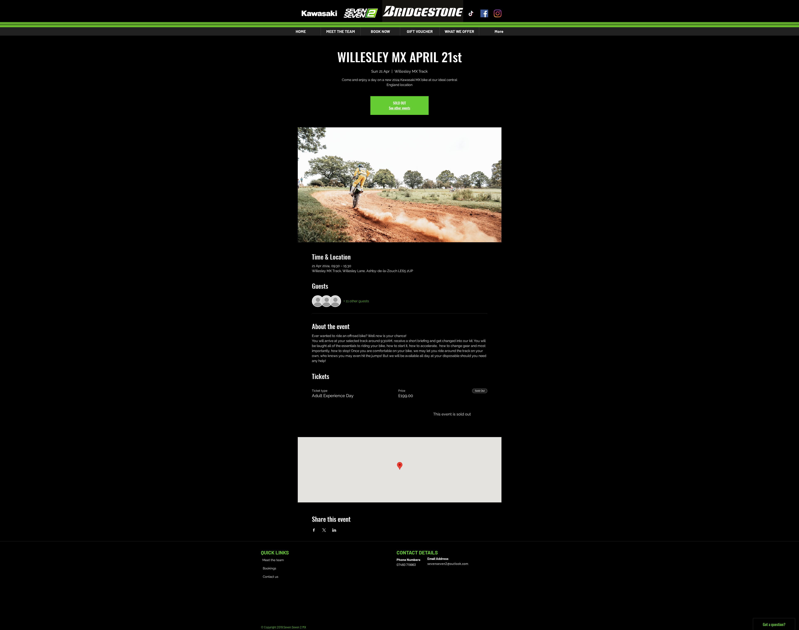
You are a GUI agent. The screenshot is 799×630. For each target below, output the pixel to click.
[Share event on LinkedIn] (334, 530)
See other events (399, 108)
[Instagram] (497, 13)
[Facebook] (484, 13)
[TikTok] (471, 13)
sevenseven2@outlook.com (447, 563)
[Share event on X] (324, 530)
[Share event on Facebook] (314, 530)
